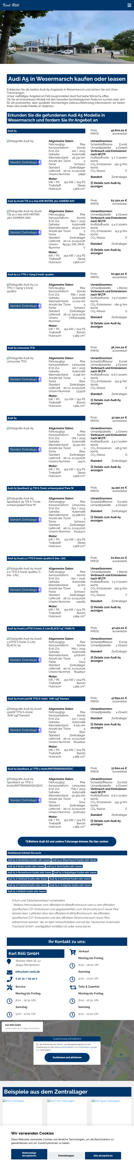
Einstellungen (66, 1155)
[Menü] (129, 5)
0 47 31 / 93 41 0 (26, 978)
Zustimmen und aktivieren (67, 1057)
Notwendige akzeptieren (29, 1154)
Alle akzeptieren (103, 1155)
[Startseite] (11, 4)
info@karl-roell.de (28, 971)
